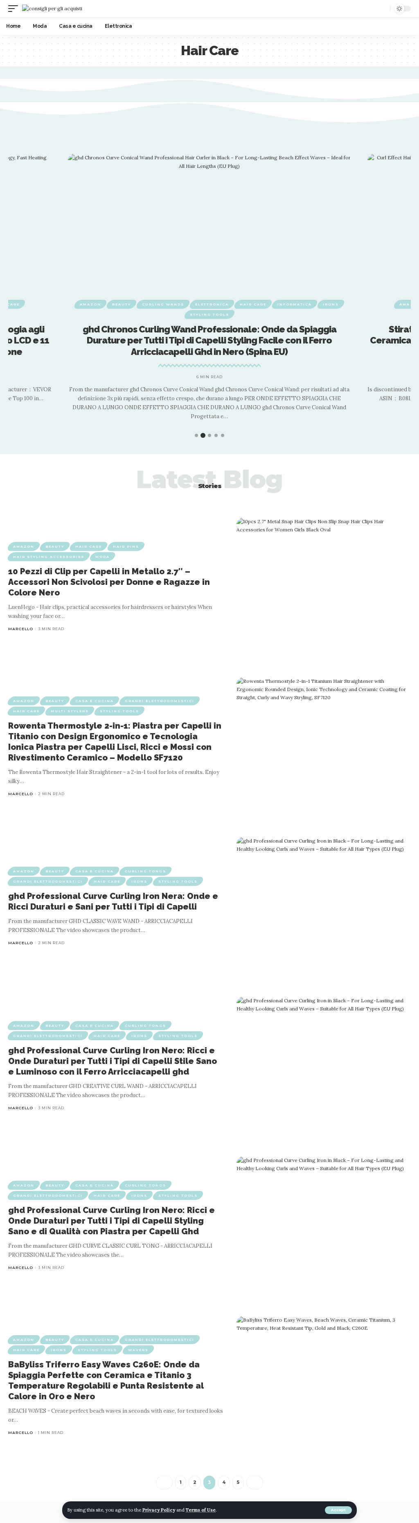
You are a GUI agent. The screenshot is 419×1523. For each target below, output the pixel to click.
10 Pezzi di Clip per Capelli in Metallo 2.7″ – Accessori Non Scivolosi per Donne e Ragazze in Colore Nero (109, 582)
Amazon (90, 304)
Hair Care (253, 304)
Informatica (294, 304)
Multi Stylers (70, 711)
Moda (102, 557)
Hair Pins (126, 546)
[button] (186, 435)
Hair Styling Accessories (48, 557)
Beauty (121, 304)
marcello (20, 629)
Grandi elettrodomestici (159, 701)
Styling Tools (209, 314)
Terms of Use (201, 1510)
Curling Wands (163, 304)
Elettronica (212, 304)
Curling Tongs (145, 871)
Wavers (138, 1350)
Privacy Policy (158, 1510)
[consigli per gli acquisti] (52, 8)
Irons (331, 304)
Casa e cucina (94, 701)
